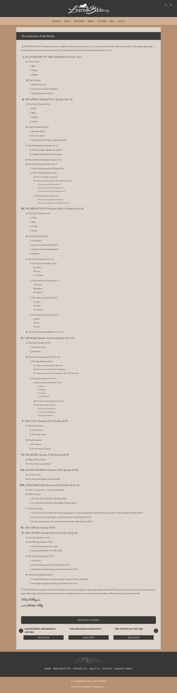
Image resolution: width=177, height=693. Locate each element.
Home (48, 668)
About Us (94, 668)
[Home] (88, 8)
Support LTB (80, 668)
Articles (56, 21)
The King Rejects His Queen (85, 629)
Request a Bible (123, 668)
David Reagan (30, 600)
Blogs (67, 21)
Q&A (112, 21)
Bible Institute (62, 668)
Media (91, 21)
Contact (107, 668)
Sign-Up (121, 21)
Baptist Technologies (95, 686)
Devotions (79, 21)
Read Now (43, 637)
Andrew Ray (34, 606)
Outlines (102, 21)
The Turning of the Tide (129, 629)
